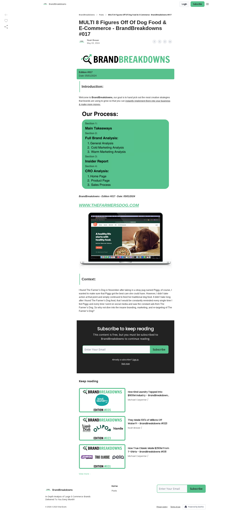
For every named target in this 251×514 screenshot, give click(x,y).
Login (184, 4)
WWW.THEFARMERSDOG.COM (109, 205)
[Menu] (207, 3)
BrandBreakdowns (87, 15)
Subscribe (197, 4)
